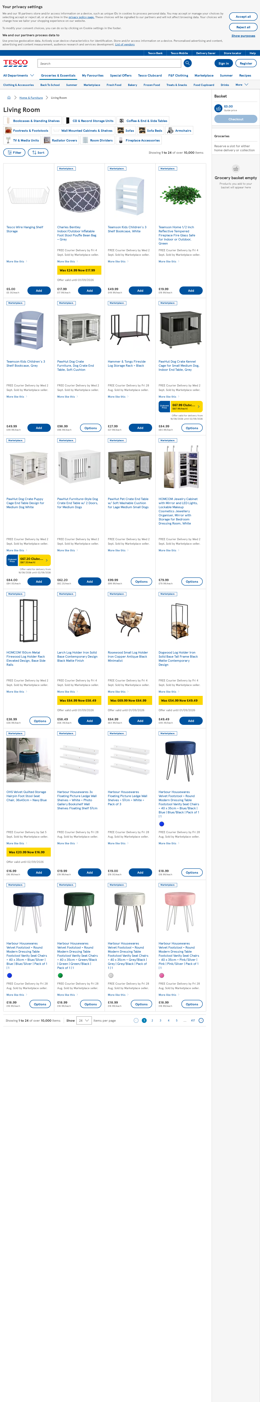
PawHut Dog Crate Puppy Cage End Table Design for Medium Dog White (25, 502)
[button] (155, 53)
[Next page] (201, 1020)
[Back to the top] (132, 1036)
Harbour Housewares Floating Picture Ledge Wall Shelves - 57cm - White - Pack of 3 (127, 797)
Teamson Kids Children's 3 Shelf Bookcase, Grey (25, 363)
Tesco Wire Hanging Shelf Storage (24, 229)
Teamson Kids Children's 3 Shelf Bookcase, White (127, 229)
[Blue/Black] (162, 824)
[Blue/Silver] (9, 975)
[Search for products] (188, 63)
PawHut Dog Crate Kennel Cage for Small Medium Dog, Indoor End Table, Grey (179, 365)
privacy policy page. (81, 17)
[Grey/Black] (111, 975)
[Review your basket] (218, 108)
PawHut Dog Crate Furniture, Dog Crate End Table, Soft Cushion (75, 365)
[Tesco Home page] (15, 63)
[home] (9, 97)
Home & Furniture (31, 97)
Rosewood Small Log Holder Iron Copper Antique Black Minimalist (128, 656)
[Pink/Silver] (162, 975)
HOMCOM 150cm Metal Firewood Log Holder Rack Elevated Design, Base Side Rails (26, 658)
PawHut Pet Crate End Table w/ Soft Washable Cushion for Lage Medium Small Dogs (128, 502)
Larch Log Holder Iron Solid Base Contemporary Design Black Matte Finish (77, 656)
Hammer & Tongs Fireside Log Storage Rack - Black (127, 363)
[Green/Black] (60, 975)
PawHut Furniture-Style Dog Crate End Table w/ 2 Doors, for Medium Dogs (77, 502)
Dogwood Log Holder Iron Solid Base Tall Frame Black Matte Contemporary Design (178, 658)
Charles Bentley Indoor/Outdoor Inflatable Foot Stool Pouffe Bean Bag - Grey (76, 233)
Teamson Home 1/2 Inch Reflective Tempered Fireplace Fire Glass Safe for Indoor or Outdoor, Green (177, 235)
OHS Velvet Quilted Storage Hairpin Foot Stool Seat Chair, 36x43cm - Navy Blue (26, 795)
